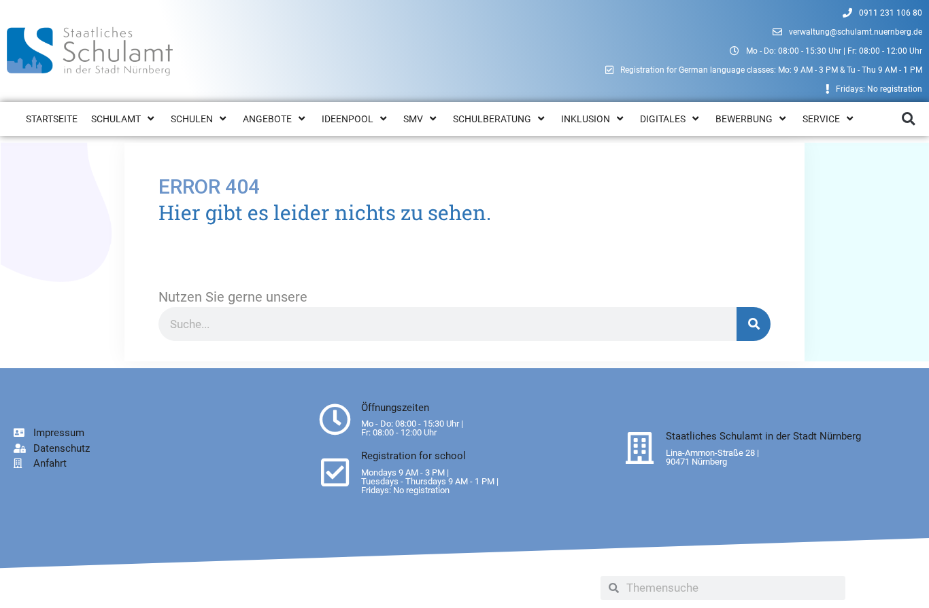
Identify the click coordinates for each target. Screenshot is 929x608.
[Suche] (754, 324)
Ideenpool (347, 118)
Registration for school (413, 456)
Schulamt (116, 118)
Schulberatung (492, 118)
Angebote (267, 118)
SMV (413, 118)
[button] (908, 119)
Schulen (192, 118)
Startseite (52, 118)
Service (821, 118)
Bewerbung (744, 118)
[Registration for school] (335, 472)
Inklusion (585, 118)
